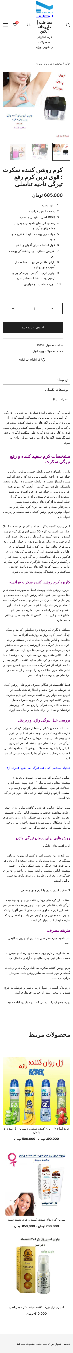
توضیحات (62, 380)
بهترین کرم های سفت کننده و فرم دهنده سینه (36, 1219)
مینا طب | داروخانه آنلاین (44, 27)
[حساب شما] (29, 24)
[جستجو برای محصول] (68, 24)
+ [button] (13, 308)
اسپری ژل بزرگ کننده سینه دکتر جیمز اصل (36, 1307)
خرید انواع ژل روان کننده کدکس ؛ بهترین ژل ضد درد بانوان (36, 1130)
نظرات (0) (60, 399)
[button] (9, 78)
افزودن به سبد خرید (33, 327)
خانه (67, 63)
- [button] (52, 308)
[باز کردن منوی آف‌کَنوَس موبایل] (5, 24)
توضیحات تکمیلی (56, 389)
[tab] (36, 380)
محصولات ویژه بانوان (49, 63)
